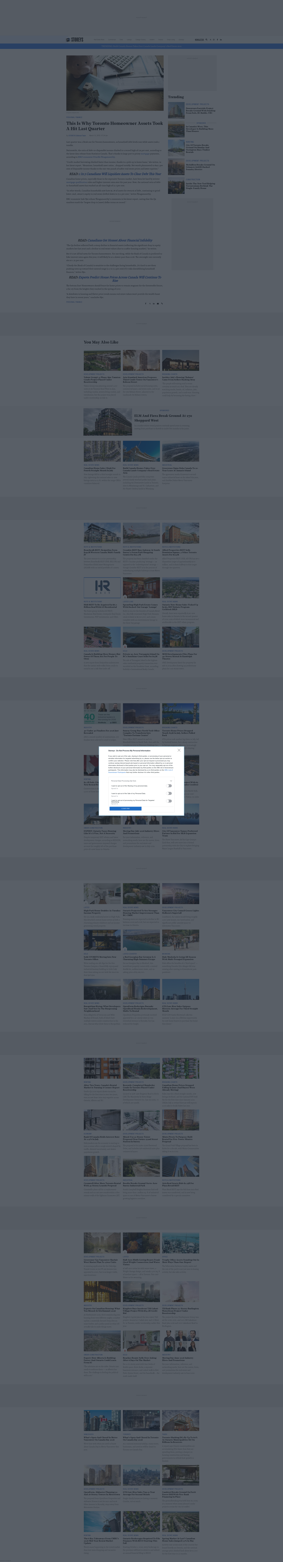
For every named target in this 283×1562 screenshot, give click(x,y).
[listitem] (141, 781)
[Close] (180, 751)
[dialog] (141, 781)
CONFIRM (125, 808)
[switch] (169, 785)
